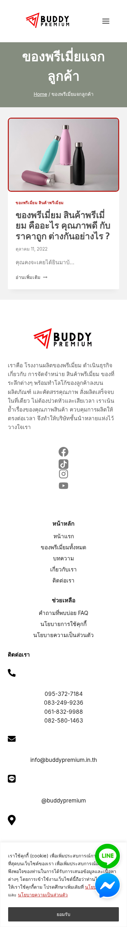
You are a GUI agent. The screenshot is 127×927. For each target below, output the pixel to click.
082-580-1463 (63, 720)
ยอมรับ (63, 914)
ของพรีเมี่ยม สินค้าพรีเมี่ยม (40, 202)
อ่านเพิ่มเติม (32, 277)
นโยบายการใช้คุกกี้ (63, 624)
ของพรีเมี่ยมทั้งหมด (63, 547)
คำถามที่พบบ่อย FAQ (63, 613)
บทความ (63, 558)
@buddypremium (63, 800)
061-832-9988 (63, 712)
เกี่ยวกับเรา (63, 569)
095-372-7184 (64, 694)
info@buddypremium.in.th (63, 760)
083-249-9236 (63, 702)
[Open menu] (109, 21)
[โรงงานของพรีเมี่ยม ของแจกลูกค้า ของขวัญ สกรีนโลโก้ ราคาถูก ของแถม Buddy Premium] (48, 20)
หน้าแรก (63, 536)
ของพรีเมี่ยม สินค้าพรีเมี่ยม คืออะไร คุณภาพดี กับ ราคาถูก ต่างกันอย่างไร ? (63, 225)
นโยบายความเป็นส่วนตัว (43, 894)
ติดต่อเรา (63, 580)
